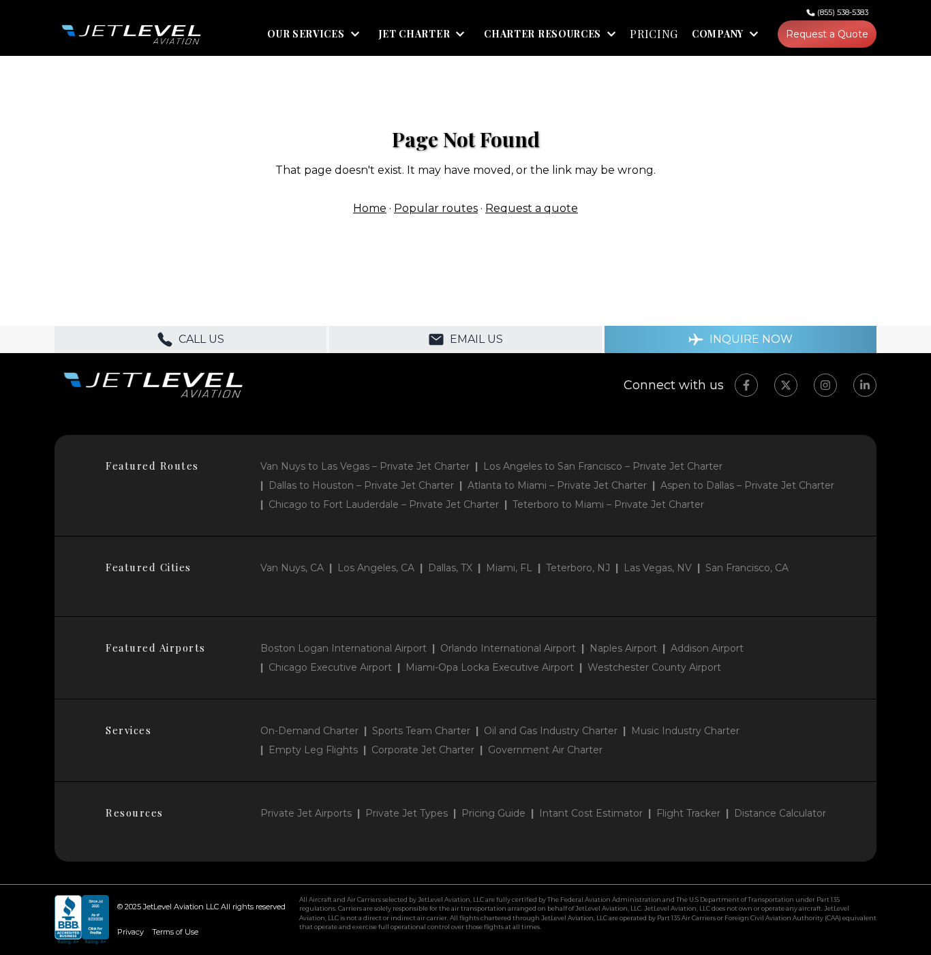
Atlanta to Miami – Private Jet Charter (557, 485)
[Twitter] (785, 385)
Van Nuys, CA (292, 568)
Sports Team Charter (421, 731)
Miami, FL (509, 568)
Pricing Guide (493, 813)
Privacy (130, 932)
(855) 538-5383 (842, 12)
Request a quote (531, 208)
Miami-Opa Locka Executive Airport (490, 667)
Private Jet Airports (306, 813)
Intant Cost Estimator (591, 813)
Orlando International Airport (508, 648)
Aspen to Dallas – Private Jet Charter (747, 485)
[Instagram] (825, 385)
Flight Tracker (688, 813)
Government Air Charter (545, 750)
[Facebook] (746, 385)
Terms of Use (175, 932)
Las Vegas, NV (658, 568)
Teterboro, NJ (578, 568)
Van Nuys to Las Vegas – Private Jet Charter (365, 466)
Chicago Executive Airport (330, 667)
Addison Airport (707, 648)
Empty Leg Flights (313, 750)
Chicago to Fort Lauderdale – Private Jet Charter (384, 504)
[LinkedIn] (864, 385)
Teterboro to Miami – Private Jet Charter (608, 504)
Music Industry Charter (685, 731)
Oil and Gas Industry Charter (550, 731)
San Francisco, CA (747, 568)
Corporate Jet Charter (422, 750)
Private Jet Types (406, 813)
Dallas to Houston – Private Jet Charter (361, 485)
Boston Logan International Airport (343, 648)
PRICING (654, 34)
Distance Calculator (780, 813)
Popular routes (436, 208)
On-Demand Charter (309, 731)
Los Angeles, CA (375, 568)
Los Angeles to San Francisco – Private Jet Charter (602, 466)
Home (369, 208)
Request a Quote (827, 34)
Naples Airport (623, 648)
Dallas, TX (450, 568)
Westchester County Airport (654, 667)
